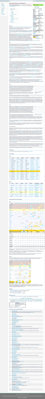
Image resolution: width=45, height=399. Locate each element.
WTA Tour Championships (27, 56)
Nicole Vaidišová (31, 61)
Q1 (20, 208)
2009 (40, 203)
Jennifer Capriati (41, 299)
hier (5, 395)
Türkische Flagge (14, 332)
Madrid (10, 220)
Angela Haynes (36, 195)
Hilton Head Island (11, 215)
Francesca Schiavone (33, 76)
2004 (31, 203)
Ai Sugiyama (36, 188)
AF (27, 204)
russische (10, 6)
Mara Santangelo (38, 64)
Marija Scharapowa (11, 47)
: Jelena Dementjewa (14, 290)
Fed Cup (10, 231)
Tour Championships (11, 210)
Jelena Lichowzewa (29, 62)
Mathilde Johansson (35, 69)
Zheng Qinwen (40, 301)
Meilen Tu (30, 63)
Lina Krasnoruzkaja (31, 194)
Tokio (19, 44)
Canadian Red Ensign (33, 347)
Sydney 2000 (37, 36)
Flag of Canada (13, 347)
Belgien (15, 322)
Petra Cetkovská (15, 77)
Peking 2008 (37, 37)
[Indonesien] (16, 160)
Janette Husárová (31, 185)
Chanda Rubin (32, 160)
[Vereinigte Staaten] (16, 159)
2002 (27, 203)
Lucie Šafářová (32, 130)
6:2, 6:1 (37, 160)
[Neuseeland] (16, 173)
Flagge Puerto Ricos (14, 379)
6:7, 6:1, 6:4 (37, 179)
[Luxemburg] (16, 172)
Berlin (16, 185)
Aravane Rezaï (23, 67)
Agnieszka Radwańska (11, 121)
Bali (17, 160)
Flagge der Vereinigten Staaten (15, 316)
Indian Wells (14, 46)
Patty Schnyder (16, 55)
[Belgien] (16, 163)
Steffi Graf (31, 299)
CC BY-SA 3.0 (22, 361)
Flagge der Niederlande (14, 359)
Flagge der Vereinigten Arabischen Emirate (17, 336)
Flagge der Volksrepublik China (15, 320)
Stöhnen (12, 50)
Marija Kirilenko (17, 73)
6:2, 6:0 (37, 164)
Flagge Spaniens (14, 353)
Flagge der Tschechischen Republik (16, 349)
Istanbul (35, 66)
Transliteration (10, 5)
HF (40, 204)
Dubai (17, 169)
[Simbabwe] (34, 191)
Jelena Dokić (36, 189)
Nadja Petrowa (35, 65)
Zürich (10, 229)
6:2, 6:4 (41, 196)
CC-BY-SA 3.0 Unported (26, 394)
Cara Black (36, 191)
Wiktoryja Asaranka (40, 80)
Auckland (18, 173)
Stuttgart (10, 54)
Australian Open (35, 27)
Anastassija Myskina (14, 28)
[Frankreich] (16, 179)
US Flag (13, 377)
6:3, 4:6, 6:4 (37, 165)
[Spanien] (34, 185)
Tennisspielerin (13, 6)
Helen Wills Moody (25, 299)
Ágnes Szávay (12, 87)
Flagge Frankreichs (14, 334)
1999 (22, 203)
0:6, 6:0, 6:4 (37, 163)
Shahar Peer (31, 47)
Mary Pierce (36, 194)
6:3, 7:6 (37, 161)
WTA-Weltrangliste (20, 35)
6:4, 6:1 (37, 173)
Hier (8, 395)
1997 (18, 203)
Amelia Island (18, 159)
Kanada (10, 224)
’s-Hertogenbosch (11, 48)
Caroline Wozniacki (20, 100)
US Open (34, 29)
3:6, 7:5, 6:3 (37, 171)
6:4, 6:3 (37, 176)
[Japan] (16, 164)
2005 (33, 203)
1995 (15, 203)
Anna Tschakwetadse (27, 55)
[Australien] (16, 175)
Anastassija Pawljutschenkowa (15, 139)
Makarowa (15, 74)
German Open (24, 64)
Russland (40, 9)
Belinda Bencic (34, 301)
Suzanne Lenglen (19, 299)
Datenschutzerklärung (24, 397)
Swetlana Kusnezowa (23, 34)
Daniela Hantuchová (29, 74)
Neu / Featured (3, 6)
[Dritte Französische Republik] (16, 299)
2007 (36, 203)
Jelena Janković (11, 53)
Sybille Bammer (32, 77)
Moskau (26, 5)
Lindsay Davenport (32, 159)
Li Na (27, 46)
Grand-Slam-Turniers (20, 33)
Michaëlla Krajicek (27, 48)
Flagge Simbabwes (14, 357)
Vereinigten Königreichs (17, 369)
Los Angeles (36, 73)
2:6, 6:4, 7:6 (37, 172)
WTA (24, 31)
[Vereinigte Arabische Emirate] (16, 169)
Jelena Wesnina (32, 173)
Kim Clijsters (34, 57)
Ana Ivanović (24, 46)
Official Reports (32, 312)
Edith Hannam (11, 299)
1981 (24, 5)
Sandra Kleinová (12, 40)
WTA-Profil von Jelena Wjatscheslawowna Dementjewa (16, 291)
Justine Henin (30, 46)
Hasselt (17, 163)
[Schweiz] (32, 301)
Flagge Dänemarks (14, 340)
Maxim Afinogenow (30, 151)
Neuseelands (15, 342)
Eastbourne (36, 70)
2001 (25, 203)
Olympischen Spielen (35, 40)
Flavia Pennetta (31, 196)
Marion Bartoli (32, 70)
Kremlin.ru (40, 91)
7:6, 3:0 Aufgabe (38, 167)
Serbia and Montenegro (16, 328)
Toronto (10, 76)
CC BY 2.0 (22, 384)
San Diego (10, 274)
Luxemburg (18, 172)
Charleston (10, 216)
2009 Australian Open (19, 385)
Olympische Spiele (11, 230)
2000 (24, 203)
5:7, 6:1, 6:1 (37, 168)
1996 (16, 203)
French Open (34, 20)
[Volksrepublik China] (16, 171)
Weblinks (38, 38)
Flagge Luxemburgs (14, 338)
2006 (35, 203)
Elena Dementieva (14, 382)
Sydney (24, 127)
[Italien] (28, 196)
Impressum (19, 397)
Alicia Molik (29, 40)
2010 (42, 203)
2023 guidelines (20, 367)
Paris (17, 179)
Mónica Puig (29, 301)
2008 (38, 203)
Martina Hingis (30, 44)
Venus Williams (18, 31)
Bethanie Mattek (37, 196)
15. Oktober (22, 5)
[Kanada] (16, 176)
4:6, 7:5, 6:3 (37, 159)
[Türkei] (16, 167)
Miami (10, 268)
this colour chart (23, 344)
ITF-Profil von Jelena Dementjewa (14, 292)
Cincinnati (10, 221)
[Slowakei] (28, 185)
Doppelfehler (17, 51)
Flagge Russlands (14, 314)
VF (38, 205)
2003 (29, 203)
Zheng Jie (31, 139)
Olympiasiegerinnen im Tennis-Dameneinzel (26, 298)
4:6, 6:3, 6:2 (37, 169)
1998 (20, 203)
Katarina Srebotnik (24, 54)
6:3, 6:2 (37, 177)
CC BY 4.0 (42, 91)
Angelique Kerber (29, 69)
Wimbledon (34, 21)
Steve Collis (17, 384)
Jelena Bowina (32, 163)
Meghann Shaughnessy (14, 65)
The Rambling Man (22, 381)
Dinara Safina (10, 81)
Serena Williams (21, 81)
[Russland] (38, 9)
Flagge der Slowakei (14, 351)
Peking (13, 79)
